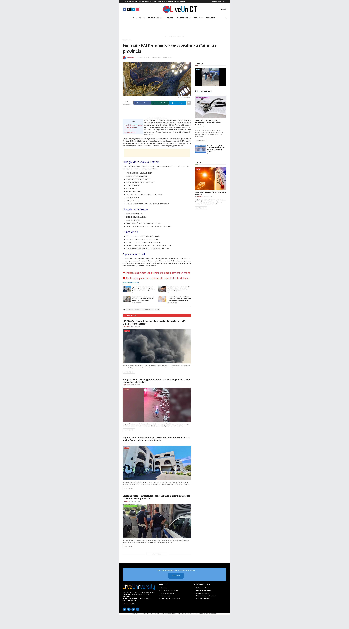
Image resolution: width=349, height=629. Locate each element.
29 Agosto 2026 (173, 293)
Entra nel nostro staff (167, 593)
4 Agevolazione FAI (129, 132)
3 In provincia (128, 130)
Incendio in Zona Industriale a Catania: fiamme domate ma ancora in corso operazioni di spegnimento (179, 289)
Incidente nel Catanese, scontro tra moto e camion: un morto (158, 272)
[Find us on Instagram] (137, 9)
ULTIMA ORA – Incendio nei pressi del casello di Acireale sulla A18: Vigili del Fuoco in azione (154, 322)
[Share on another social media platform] (189, 103)
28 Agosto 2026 (137, 302)
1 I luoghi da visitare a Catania (133, 125)
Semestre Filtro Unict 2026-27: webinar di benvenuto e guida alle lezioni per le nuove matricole (208, 122)
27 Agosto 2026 (212, 154)
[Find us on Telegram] (133, 9)
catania (137, 309)
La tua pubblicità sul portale (169, 590)
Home (134, 18)
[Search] (225, 18)
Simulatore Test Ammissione (149, 1)
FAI (142, 309)
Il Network (125, 1)
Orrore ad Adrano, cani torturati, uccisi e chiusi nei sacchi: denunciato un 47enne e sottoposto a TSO (156, 497)
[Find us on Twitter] (129, 9)
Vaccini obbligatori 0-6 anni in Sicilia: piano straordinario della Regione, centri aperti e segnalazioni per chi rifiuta (179, 298)
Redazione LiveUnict (202, 588)
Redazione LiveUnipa (202, 593)
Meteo (198, 169)
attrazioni (130, 309)
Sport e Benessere (183, 18)
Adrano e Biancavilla (130, 506)
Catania (141, 18)
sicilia (157, 309)
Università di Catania (155, 18)
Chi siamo (164, 588)
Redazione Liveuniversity (203, 590)
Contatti (176, 1)
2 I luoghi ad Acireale (130, 127)
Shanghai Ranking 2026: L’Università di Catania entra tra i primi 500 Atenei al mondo (216, 148)
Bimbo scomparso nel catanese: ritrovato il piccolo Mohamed (158, 278)
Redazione (131, 57)
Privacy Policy (213, 613)
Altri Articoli (157, 554)
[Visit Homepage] (180, 9)
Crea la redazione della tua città (206, 596)
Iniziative (131, 1)
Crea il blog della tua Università (170, 598)
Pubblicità (170, 1)
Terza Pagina (198, 18)
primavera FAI (149, 309)
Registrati (182, 1)
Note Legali (127, 604)
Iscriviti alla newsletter (203, 598)
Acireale (126, 331)
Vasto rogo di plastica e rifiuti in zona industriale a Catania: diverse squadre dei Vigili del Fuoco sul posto (143, 298)
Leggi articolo (129, 372)
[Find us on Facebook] (124, 9)
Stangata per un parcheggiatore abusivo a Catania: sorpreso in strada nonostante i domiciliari (156, 380)
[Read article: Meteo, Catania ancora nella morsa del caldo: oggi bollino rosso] (210, 178)
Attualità (169, 18)
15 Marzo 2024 (141, 57)
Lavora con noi (165, 596)
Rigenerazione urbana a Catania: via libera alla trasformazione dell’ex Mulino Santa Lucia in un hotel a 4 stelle (143, 289)
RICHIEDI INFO (176, 576)
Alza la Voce (138, 1)
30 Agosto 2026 (137, 293)
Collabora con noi (162, 1)
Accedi (224, 9)
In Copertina (210, 18)
